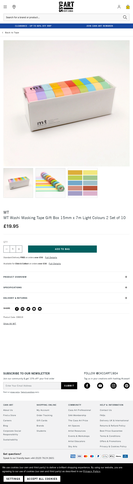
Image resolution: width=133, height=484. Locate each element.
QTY (5, 242)
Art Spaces (74, 425)
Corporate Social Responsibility (12, 433)
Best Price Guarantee (111, 431)
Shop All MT (9, 324)
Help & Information (111, 405)
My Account (43, 410)
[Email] (34, 309)
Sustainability (10, 439)
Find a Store (9, 415)
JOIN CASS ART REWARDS (99, 26)
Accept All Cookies (42, 478)
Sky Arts (72, 446)
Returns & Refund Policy (113, 425)
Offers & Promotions (110, 441)
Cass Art (8, 405)
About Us (8, 410)
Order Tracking (44, 415)
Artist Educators (76, 441)
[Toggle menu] (5, 6)
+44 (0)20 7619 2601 (42, 458)
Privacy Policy (91, 471)
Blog (5, 425)
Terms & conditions (28, 392)
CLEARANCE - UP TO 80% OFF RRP (33, 26)
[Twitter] (28, 309)
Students (41, 431)
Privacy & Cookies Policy (113, 446)
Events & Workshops (79, 436)
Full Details (51, 257)
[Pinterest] (22, 309)
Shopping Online (46, 405)
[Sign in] (119, 6)
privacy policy (15, 392)
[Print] (40, 309)
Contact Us (106, 410)
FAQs (102, 415)
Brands (40, 425)
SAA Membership (77, 415)
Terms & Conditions (110, 436)
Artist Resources (77, 431)
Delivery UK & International (114, 420)
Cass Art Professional (79, 410)
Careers (7, 420)
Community (74, 405)
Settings (13, 478)
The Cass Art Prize (78, 420)
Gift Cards (42, 420)
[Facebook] (17, 309)
